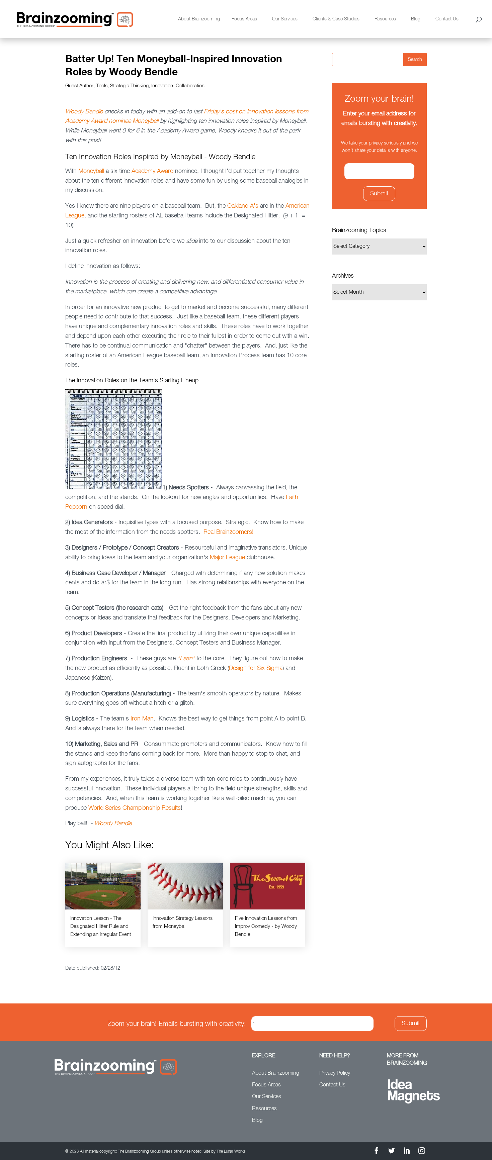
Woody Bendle (84, 112)
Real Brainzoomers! (228, 532)
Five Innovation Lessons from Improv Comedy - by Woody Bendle (266, 926)
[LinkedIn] (406, 1152)
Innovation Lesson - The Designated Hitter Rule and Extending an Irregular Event (100, 926)
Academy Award (152, 171)
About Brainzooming (199, 19)
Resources (385, 19)
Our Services (285, 19)
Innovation (162, 85)
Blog (415, 19)
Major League (227, 558)
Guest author (79, 85)
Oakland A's (242, 206)
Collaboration (190, 85)
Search (415, 59)
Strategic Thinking (129, 85)
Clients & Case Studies (336, 19)
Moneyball (91, 171)
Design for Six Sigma (255, 668)
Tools (101, 85)
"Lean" (186, 659)
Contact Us (447, 19)
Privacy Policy (334, 1073)
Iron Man (142, 719)
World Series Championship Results (134, 808)
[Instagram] (421, 1152)
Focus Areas (244, 19)
